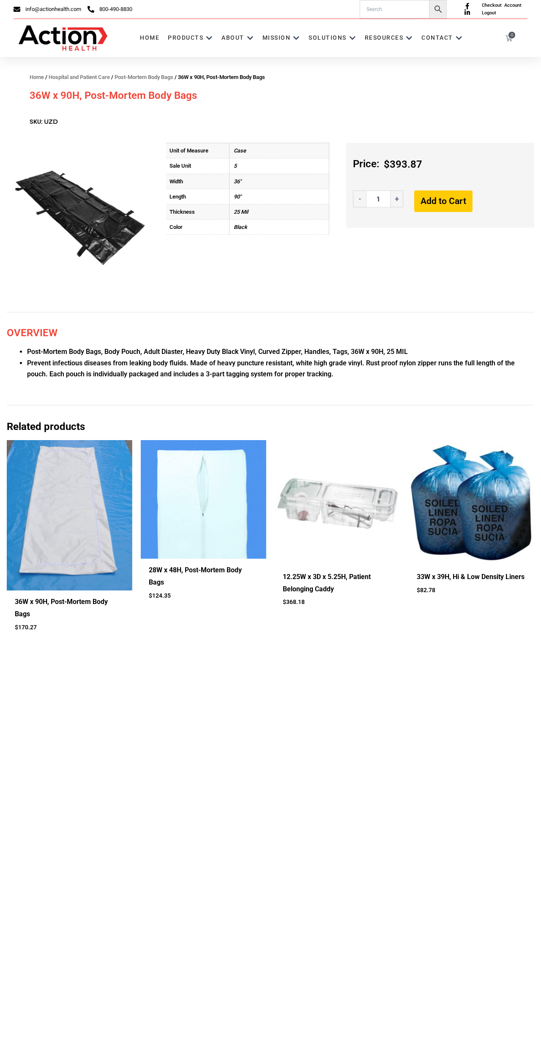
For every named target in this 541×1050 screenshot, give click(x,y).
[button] (190, 38)
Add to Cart (443, 201)
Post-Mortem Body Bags (144, 77)
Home (37, 77)
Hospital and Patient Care (79, 77)
